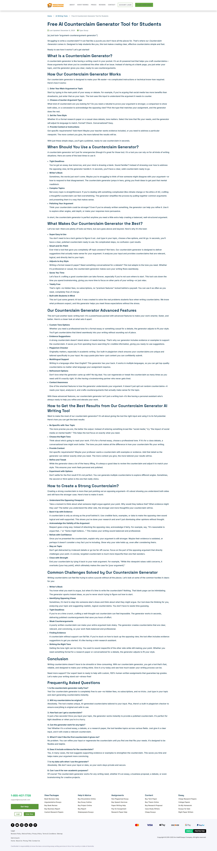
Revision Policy (16, 834)
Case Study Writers (152, 809)
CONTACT (111, 5)
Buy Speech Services (119, 802)
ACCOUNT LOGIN (125, 5)
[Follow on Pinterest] (35, 825)
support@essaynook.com (20, 800)
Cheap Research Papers (187, 799)
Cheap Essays (150, 812)
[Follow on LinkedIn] (26, 825)
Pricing (25, 841)
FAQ (29, 841)
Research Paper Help (119, 812)
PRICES (93, 5)
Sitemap (60, 834)
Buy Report (82, 809)
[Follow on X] (31, 825)
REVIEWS (102, 5)
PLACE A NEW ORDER (144, 5)
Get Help (25, 806)
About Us (19, 841)
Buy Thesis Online (152, 802)
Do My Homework (185, 805)
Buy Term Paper (151, 799)
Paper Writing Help (118, 805)
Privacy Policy (37, 834)
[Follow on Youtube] (17, 825)
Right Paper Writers (185, 812)
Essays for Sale (184, 809)
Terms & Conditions (49, 834)
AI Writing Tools (62, 16)
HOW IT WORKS (82, 5)
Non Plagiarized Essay (120, 799)
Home (13, 841)
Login (18, 814)
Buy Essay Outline (85, 802)
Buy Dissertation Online (87, 799)
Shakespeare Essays (86, 812)
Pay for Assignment (118, 809)
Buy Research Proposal (153, 805)
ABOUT (72, 5)
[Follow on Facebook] (12, 825)
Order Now (29, 814)
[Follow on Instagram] (22, 825)
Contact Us (36, 841)
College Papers (184, 802)
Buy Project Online (85, 805)
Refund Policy (27, 834)
